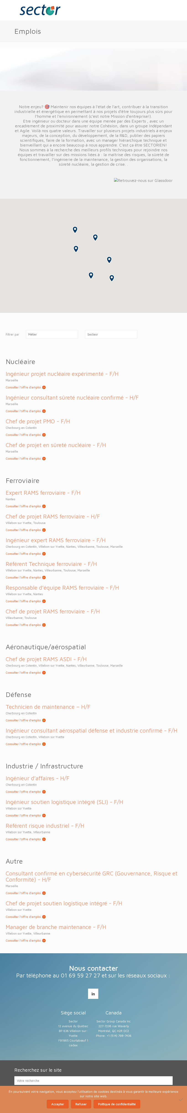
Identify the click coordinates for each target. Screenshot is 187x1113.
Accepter (57, 1104)
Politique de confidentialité (117, 1104)
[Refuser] (181, 1099)
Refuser (81, 1104)
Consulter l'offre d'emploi (23, 387)
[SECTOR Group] (40, 10)
